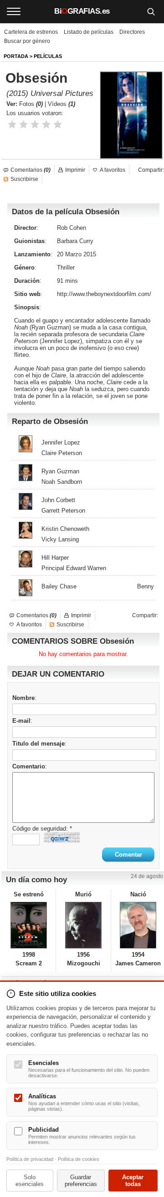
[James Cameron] (138, 925)
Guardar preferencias (81, 1180)
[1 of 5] (12, 124)
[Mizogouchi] (83, 925)
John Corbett (58, 500)
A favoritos (112, 170)
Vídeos (61, 104)
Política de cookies (78, 1159)
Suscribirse (24, 179)
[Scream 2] (28, 925)
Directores (132, 32)
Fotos (31, 104)
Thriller (66, 267)
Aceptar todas (133, 1180)
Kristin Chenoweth (65, 528)
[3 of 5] (35, 124)
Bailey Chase (59, 586)
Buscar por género (27, 41)
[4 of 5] (46, 124)
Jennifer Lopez (60, 341)
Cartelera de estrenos (31, 32)
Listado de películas (88, 32)
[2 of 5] (23, 124)
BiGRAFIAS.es (82, 11)
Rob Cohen (71, 227)
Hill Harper (55, 557)
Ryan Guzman (50, 327)
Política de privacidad (29, 1159)
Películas (48, 56)
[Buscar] (150, 11)
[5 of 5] (57, 124)
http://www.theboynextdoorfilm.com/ (104, 294)
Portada (16, 56)
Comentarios (30, 170)
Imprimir (75, 170)
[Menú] (14, 11)
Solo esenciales (29, 1180)
